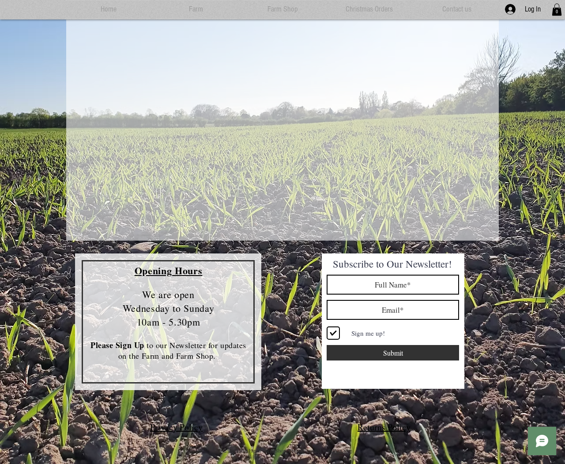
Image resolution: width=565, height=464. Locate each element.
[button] (557, 9)
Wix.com (342, 450)
